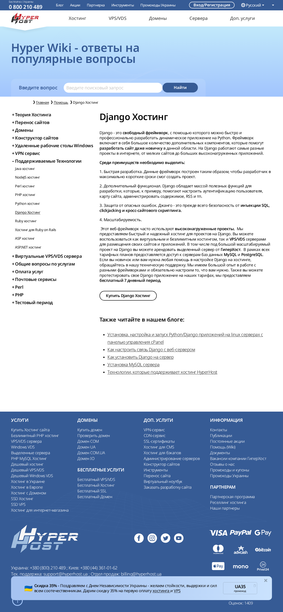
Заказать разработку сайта (168, 487)
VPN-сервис (154, 429)
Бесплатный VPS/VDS (96, 479)
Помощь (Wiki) (222, 447)
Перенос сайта (157, 475)
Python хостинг (27, 203)
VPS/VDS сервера (26, 441)
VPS (177, 590)
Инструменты (122, 5)
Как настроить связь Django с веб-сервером (151, 349)
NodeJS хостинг (27, 177)
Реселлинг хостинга (228, 502)
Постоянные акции (227, 441)
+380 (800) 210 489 (48, 568)
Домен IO (85, 458)
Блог (59, 5)
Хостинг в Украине (28, 481)
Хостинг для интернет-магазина (40, 510)
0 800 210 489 (25, 7)
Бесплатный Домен (94, 496)
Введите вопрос (38, 87)
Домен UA (86, 447)
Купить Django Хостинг (128, 295)
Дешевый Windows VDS (32, 475)
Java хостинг (25, 168)
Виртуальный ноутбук (163, 481)
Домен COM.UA (91, 452)
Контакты (218, 429)
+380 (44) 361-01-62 (98, 568)
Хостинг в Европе (27, 487)
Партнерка (96, 5)
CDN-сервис (154, 435)
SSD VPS (18, 504)
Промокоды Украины (157, 5)
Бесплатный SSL (91, 490)
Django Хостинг (27, 212)
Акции (75, 5)
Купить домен (89, 429)
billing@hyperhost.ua (141, 574)
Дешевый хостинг (27, 464)
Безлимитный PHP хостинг (35, 435)
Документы (220, 452)
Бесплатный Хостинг (96, 485)
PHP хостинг (25, 194)
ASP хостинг (25, 238)
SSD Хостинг (22, 498)
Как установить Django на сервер (140, 357)
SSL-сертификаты (159, 441)
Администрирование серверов (172, 458)
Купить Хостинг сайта (30, 429)
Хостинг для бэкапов (162, 452)
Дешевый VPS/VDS (27, 470)
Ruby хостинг (25, 220)
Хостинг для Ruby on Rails (35, 229)
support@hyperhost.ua (66, 574)
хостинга (161, 590)
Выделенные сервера (30, 452)
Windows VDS (23, 447)
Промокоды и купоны (229, 470)
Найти (180, 87)
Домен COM (88, 441)
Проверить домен (93, 435)
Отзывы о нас (222, 464)
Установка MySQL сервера (133, 364)
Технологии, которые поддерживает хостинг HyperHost (162, 372)
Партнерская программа (232, 496)
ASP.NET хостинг (28, 247)
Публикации (221, 435)
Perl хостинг (25, 186)
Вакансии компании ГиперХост (238, 458)
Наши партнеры (225, 508)
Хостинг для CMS (159, 447)
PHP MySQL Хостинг (29, 458)
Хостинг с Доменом (28, 492)
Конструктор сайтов (162, 464)
